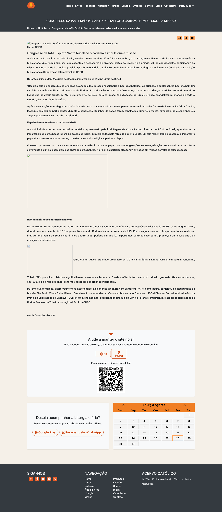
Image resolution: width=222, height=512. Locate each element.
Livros (78, 5)
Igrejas (115, 5)
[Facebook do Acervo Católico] (49, 479)
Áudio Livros (92, 489)
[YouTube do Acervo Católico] (43, 479)
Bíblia (159, 5)
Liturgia (126, 5)
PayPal (119, 355)
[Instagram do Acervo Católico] (31, 479)
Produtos (90, 5)
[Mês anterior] (123, 404)
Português (185, 5)
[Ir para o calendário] (192, 38)
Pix (105, 353)
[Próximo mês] (184, 404)
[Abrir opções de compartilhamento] (186, 38)
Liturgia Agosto (154, 405)
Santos (149, 5)
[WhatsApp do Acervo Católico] (55, 479)
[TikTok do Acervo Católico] (37, 479)
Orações (138, 5)
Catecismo (170, 5)
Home (70, 5)
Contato (118, 496)
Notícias (102, 5)
